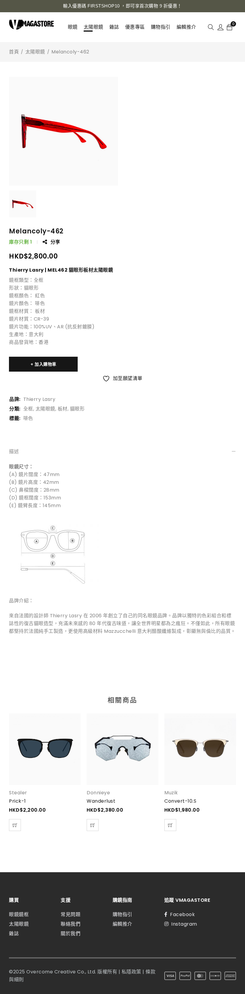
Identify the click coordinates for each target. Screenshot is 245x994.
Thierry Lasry (39, 399)
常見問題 (70, 914)
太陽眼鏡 (35, 51)
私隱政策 (131, 971)
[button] (15, 825)
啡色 (28, 418)
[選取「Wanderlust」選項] (93, 825)
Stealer (18, 793)
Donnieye (98, 793)
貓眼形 (77, 408)
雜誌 (14, 933)
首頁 (14, 51)
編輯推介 (122, 924)
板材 (63, 408)
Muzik (171, 793)
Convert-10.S (180, 801)
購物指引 (122, 914)
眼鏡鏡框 (19, 914)
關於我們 (70, 933)
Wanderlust (101, 801)
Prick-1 (17, 801)
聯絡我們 (70, 924)
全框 (28, 408)
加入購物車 (45, 364)
